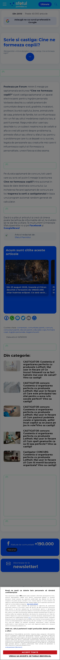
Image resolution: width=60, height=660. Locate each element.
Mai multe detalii (32, 604)
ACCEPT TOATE (30, 652)
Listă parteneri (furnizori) (13, 647)
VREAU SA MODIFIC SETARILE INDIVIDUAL (30, 656)
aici (30, 617)
